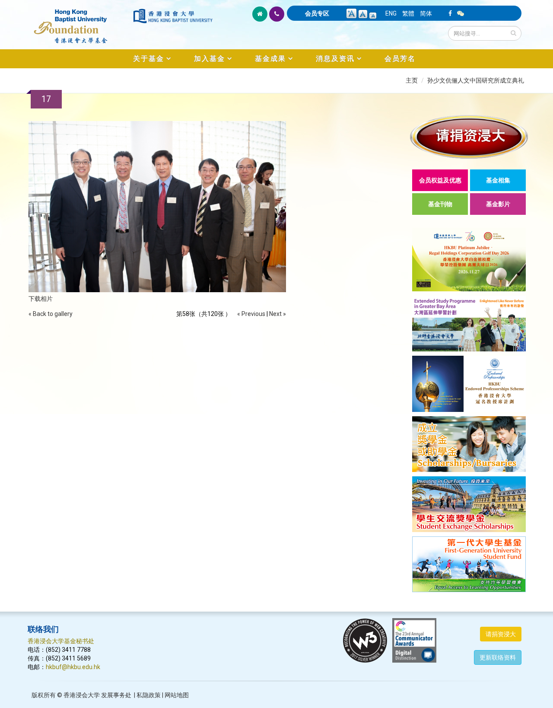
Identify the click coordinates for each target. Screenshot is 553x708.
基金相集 (498, 180)
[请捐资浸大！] (469, 137)
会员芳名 (400, 58)
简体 (426, 13)
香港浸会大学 (82, 695)
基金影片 (498, 204)
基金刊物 (440, 204)
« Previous (251, 313)
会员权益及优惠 (440, 180)
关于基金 (148, 58)
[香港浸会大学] (173, 16)
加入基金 (209, 58)
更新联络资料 (498, 657)
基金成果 (270, 58)
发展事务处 (116, 695)
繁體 (408, 13)
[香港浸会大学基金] (80, 21)
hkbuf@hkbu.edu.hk (73, 666)
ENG (391, 13)
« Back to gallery (51, 313)
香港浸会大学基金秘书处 (61, 641)
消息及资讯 (335, 58)
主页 (412, 80)
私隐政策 (149, 695)
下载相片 (41, 298)
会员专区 (317, 13)
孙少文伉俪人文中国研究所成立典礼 (475, 80)
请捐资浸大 (501, 634)
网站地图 (177, 695)
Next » (277, 313)
